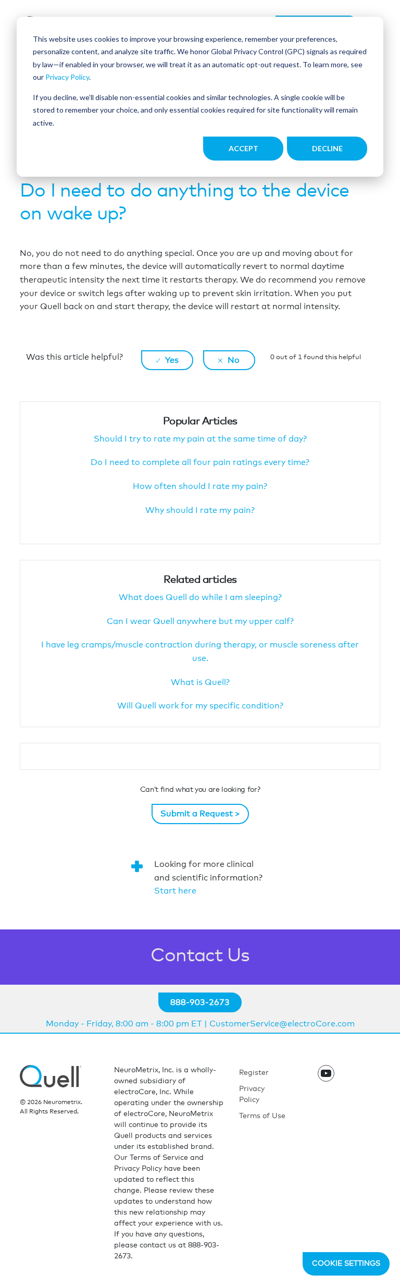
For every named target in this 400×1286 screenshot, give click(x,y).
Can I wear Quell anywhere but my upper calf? (200, 621)
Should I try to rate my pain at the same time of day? (200, 439)
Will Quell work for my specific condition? (200, 706)
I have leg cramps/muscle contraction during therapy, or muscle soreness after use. (200, 652)
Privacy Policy (67, 76)
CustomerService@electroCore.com (282, 1024)
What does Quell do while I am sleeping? (200, 597)
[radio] (167, 360)
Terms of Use (262, 1116)
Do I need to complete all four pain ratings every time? (200, 462)
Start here (175, 891)
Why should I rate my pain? (200, 510)
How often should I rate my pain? (200, 486)
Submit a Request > (200, 814)
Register (254, 1072)
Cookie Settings (346, 1263)
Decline (327, 148)
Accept (243, 148)
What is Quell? (200, 682)
